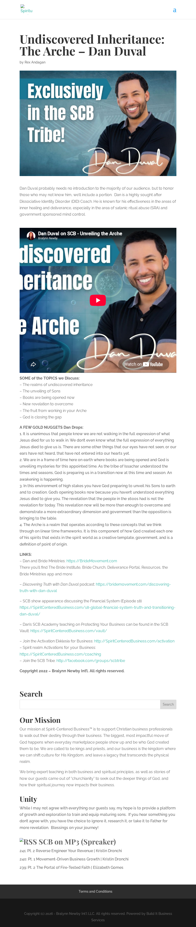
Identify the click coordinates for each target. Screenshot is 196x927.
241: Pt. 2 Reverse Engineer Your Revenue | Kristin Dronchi (71, 851)
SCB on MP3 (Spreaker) (77, 841)
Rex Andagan (35, 62)
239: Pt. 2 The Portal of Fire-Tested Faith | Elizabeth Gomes (71, 867)
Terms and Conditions (95, 891)
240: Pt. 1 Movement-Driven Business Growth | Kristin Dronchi (74, 859)
